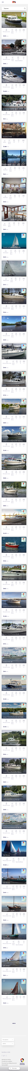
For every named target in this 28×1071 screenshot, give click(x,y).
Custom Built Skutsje (8, 910)
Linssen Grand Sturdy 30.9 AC (11, 385)
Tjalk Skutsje (6, 855)
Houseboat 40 (7, 164)
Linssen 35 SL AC (7, 661)
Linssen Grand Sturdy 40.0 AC (11, 744)
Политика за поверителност (9, 1063)
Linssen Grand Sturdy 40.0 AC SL (12, 827)
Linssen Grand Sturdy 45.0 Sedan (12, 523)
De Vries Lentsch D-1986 (9, 109)
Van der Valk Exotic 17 (9, 302)
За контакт (5, 1065)
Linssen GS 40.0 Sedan (9, 26)
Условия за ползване (7, 1061)
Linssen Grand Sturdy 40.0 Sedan (12, 606)
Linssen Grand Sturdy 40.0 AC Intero (13, 717)
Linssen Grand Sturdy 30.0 (10, 413)
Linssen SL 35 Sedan (8, 579)
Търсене (6, 8)
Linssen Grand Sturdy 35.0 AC (11, 800)
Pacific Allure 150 (7, 330)
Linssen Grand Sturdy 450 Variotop (13, 440)
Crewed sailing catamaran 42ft (11, 247)
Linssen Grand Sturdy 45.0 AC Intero (13, 689)
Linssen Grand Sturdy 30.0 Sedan (12, 468)
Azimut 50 (6, 81)
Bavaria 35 (6, 358)
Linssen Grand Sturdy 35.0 (10, 551)
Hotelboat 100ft (7, 137)
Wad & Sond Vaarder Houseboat (12, 219)
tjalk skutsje (6, 965)
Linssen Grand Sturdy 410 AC (11, 634)
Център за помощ (6, 1059)
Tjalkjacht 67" (6, 275)
